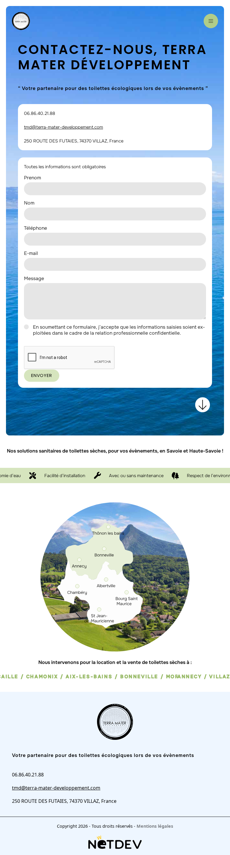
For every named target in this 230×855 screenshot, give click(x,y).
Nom (29, 203)
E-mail (31, 253)
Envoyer (41, 375)
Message (34, 278)
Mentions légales (155, 826)
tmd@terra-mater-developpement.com (63, 127)
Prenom (32, 178)
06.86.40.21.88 (39, 113)
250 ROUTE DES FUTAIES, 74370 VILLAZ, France (73, 141)
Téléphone (35, 228)
